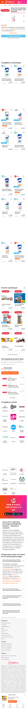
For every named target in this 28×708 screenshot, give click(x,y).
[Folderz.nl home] (9, 1)
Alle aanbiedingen (5, 626)
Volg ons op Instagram (6, 647)
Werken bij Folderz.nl (6, 635)
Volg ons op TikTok (5, 650)
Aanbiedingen (16, 5)
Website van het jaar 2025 (7, 637)
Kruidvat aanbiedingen (9, 288)
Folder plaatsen (4, 633)
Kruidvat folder (5, 29)
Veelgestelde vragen (5, 623)
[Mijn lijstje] (21, 2)
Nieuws (3, 638)
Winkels (5, 5)
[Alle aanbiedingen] (24, 287)
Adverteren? (4, 624)
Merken (3, 628)
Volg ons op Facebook (6, 645)
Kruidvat (10, 5)
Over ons (3, 631)
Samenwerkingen (5, 659)
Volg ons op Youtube (6, 648)
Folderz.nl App (4, 630)
